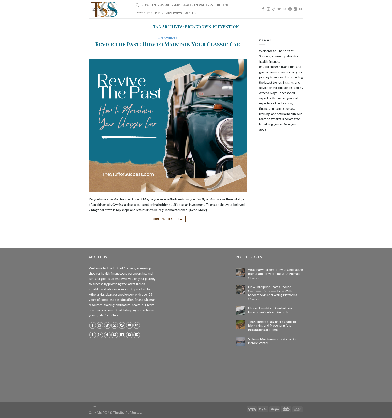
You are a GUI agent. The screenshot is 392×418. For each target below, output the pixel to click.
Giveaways (174, 13)
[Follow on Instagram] (268, 9)
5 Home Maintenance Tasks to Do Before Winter (272, 341)
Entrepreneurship (166, 5)
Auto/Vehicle (167, 38)
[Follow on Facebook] (263, 9)
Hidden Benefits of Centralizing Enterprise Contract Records (270, 310)
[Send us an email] (284, 9)
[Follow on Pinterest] (290, 9)
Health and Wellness (199, 5)
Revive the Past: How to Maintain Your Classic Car (167, 43)
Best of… (224, 5)
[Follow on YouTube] (300, 9)
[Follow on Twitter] (279, 9)
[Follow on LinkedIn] (295, 9)
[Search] (137, 5)
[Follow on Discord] (136, 325)
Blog (145, 5)
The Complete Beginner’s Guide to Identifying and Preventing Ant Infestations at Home (272, 325)
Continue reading (168, 218)
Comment (254, 278)
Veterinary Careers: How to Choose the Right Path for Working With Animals (275, 271)
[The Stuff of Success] (109, 9)
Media (189, 13)
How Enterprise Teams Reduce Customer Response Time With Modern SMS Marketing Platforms (272, 290)
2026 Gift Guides (148, 13)
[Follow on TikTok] (273, 9)
